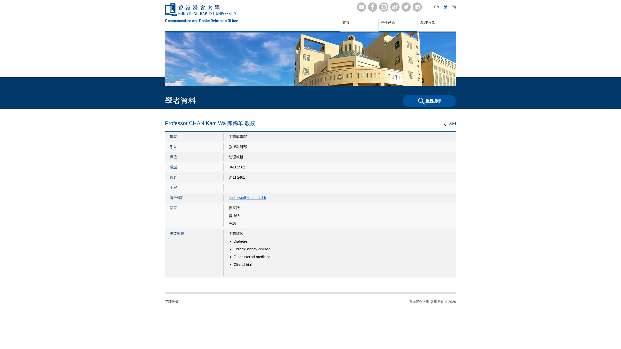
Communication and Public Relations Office (201, 20)
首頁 (346, 22)
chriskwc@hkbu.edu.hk (247, 198)
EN (436, 7)
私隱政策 (172, 302)
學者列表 (388, 22)
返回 (452, 123)
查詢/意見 (427, 22)
